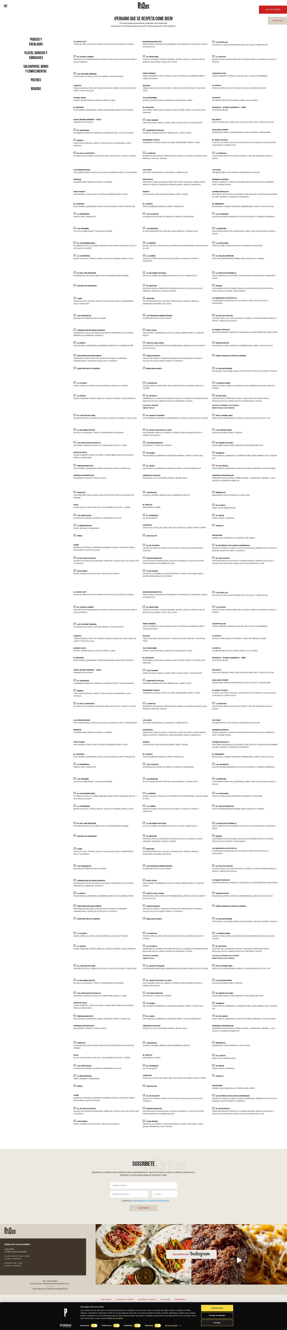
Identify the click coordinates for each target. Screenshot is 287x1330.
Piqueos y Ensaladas (36, 42)
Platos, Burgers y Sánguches (35, 55)
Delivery (106, 1299)
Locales (165, 1299)
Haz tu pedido (273, 10)
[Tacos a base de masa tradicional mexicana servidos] (143, 1260)
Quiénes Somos (147, 1299)
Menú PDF (277, 21)
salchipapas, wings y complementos (35, 69)
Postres (36, 80)
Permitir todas (217, 1308)
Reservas (180, 1299)
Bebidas (36, 88)
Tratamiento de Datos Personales (151, 1201)
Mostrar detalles (171, 1326)
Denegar (217, 1323)
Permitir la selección (217, 1315)
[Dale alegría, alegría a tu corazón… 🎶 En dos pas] (239, 1260)
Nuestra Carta (125, 1299)
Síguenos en (181, 1254)
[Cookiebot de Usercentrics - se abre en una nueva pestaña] (65, 1325)
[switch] (116, 1325)
